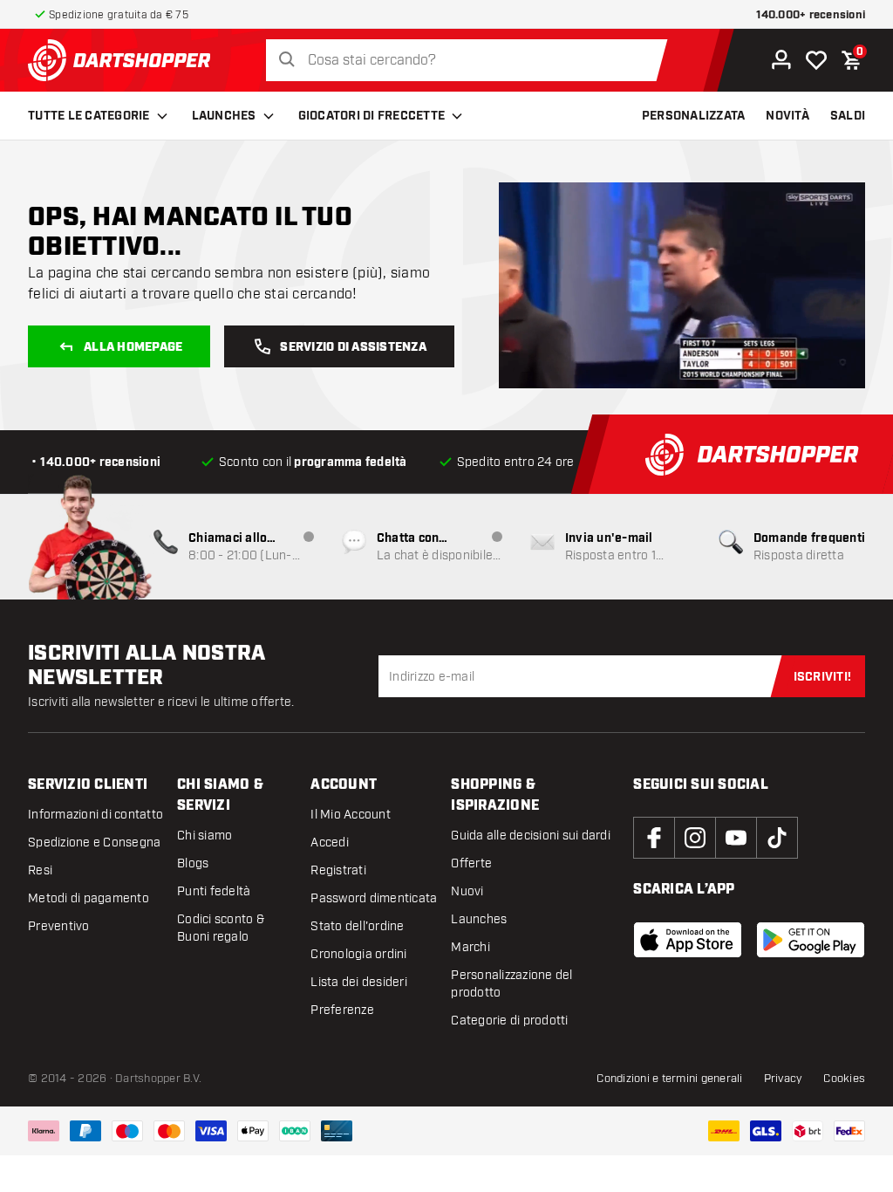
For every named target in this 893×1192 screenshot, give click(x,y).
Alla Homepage (133, 347)
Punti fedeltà (213, 891)
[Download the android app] (810, 939)
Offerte (471, 863)
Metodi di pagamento (88, 898)
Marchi (470, 947)
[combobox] (471, 60)
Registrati (338, 870)
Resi (40, 870)
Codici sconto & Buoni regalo (220, 928)
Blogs (192, 863)
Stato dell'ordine (357, 926)
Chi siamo (204, 835)
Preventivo (59, 926)
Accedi (329, 842)
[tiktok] (777, 838)
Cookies (844, 1079)
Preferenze (342, 1010)
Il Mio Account (350, 814)
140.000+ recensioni (810, 15)
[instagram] (695, 838)
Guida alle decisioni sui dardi (530, 835)
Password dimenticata (373, 898)
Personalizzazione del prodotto (511, 984)
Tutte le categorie (89, 116)
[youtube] (736, 838)
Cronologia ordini (358, 954)
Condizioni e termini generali (669, 1079)
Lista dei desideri (358, 982)
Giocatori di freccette (372, 116)
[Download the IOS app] (687, 939)
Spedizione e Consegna (94, 842)
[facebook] (654, 838)
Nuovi (467, 891)
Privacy (783, 1079)
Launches (224, 116)
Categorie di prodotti (509, 1020)
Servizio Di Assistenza (353, 347)
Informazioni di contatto (95, 814)
